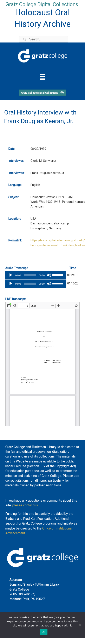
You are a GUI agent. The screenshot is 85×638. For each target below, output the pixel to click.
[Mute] (49, 275)
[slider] (58, 274)
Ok (43, 631)
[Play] (11, 275)
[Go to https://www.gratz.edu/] (42, 55)
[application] (35, 275)
